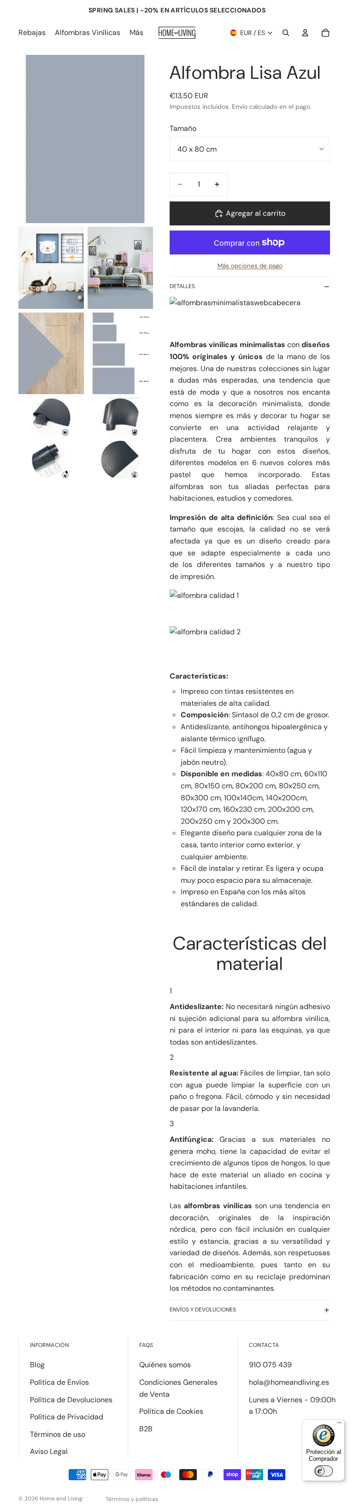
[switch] (323, 1470)
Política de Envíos (59, 1382)
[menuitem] (136, 33)
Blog (37, 1365)
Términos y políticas (132, 1499)
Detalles (182, 286)
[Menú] (339, 1424)
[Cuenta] (305, 33)
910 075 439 (270, 1365)
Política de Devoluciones (71, 1400)
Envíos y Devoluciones (203, 1309)
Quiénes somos (165, 1365)
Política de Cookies (171, 1411)
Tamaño (183, 128)
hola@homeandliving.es (289, 1382)
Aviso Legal (49, 1451)
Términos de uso (57, 1434)
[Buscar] (286, 33)
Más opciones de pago (250, 266)
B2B (146, 1429)
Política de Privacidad (66, 1417)
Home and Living (61, 1498)
